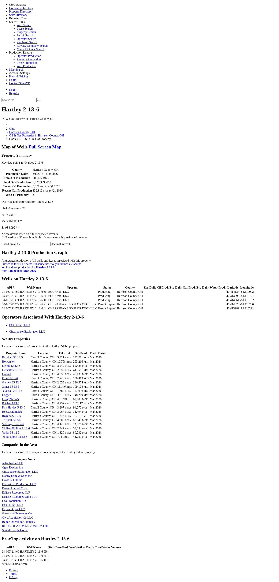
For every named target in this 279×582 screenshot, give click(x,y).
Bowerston (8, 361)
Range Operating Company (18, 521)
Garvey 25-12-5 (11, 382)
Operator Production (29, 56)
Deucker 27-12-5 (12, 369)
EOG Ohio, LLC (19, 325)
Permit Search (25, 35)
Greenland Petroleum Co (17, 513)
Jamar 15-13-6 (10, 386)
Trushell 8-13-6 (11, 420)
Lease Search (25, 28)
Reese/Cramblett (12, 411)
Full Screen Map (45, 146)
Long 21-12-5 (10, 399)
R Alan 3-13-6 (10, 403)
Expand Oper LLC (13, 509)
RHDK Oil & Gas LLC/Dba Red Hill (25, 526)
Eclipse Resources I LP (16, 492)
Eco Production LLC (14, 500)
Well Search (24, 25)
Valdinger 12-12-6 (13, 424)
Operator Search (26, 38)
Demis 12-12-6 (11, 365)
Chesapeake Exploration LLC (27, 331)
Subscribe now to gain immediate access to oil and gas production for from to (41, 267)
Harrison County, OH (22, 132)
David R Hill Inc (12, 480)
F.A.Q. (13, 577)
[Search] (38, 100)
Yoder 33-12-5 (11, 432)
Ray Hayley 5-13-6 (13, 407)
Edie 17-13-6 (10, 378)
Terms (13, 573)
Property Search (26, 32)
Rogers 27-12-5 (11, 415)
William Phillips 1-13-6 (16, 428)
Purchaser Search (27, 42)
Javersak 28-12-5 (12, 390)
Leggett (6, 395)
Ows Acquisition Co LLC (17, 517)
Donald (6, 374)
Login (12, 89)
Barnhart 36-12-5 (12, 357)
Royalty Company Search (32, 45)
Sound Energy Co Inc (15, 530)
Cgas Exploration (12, 467)
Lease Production (27, 62)
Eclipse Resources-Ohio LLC (20, 496)
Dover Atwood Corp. (15, 488)
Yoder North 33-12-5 (14, 436)
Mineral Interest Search (30, 49)
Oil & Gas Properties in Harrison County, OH (36, 135)
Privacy (13, 570)
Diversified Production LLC (19, 484)
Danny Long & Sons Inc (17, 475)
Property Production (29, 59)
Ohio (12, 128)
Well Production (26, 66)
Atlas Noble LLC (12, 463)
